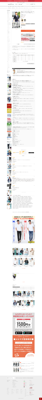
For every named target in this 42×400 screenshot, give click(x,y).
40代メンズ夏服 (21, 196)
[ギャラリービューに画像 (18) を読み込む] (16, 28)
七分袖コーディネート (19, 203)
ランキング (16, 6)
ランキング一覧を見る (24, 309)
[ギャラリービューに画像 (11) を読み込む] (13, 26)
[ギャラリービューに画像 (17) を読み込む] (14, 28)
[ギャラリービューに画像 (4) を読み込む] (17, 23)
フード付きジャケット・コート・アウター (16, 202)
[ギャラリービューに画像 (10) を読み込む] (19, 25)
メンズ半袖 (26, 202)
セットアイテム (12, 392)
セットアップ (8, 20)
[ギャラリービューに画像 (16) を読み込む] (13, 28)
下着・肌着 (8, 67)
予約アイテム (8, 72)
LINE (25, 381)
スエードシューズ (9, 57)
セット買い (13, 6)
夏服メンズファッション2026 (22, 204)
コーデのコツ (22, 6)
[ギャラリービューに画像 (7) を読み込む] (14, 25)
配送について (14, 382)
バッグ (8, 62)
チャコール (25, 21)
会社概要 (7, 381)
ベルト (25, 391)
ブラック (22, 21)
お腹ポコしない (8, 11)
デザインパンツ (9, 47)
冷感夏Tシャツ (9, 31)
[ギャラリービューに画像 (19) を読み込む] (17, 28)
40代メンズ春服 (25, 196)
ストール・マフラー (26, 392)
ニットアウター (8, 392)
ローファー (21, 392)
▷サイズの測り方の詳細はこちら (30, 63)
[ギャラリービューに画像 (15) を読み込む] (19, 26)
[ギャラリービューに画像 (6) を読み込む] (13, 25)
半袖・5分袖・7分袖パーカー (29, 203)
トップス (8, 30)
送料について (33, 6)
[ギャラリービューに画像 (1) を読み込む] (13, 23)
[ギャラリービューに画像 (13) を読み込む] (16, 26)
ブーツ (8, 52)
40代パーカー (17, 196)
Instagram (25, 382)
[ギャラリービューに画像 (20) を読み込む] (19, 28)
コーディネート (19, 6)
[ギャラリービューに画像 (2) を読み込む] (14, 23)
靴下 (25, 394)
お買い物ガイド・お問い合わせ (15, 381)
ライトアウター (29, 202)
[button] (20, 152)
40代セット (8, 15)
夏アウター (14, 204)
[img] (14, 157)
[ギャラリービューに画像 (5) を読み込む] (19, 23)
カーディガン (8, 391)
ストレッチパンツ (9, 46)
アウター (8, 21)
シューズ (8, 51)
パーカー (8, 26)
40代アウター (14, 196)
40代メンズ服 (29, 196)
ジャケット (8, 25)
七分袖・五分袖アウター (24, 203)
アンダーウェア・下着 (26, 395)
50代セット (8, 16)
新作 (8, 6)
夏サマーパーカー (17, 204)
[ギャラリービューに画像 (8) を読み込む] (16, 25)
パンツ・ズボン (17, 389)
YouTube (25, 383)
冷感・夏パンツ (9, 41)
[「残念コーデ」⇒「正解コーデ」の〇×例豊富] (20, 4)
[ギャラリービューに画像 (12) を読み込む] (14, 26)
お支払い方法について (14, 383)
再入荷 (10, 6)
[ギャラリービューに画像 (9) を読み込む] (17, 25)
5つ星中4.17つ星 (17, 152)
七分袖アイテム (14, 203)
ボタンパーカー (23, 202)
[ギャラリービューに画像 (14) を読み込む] (17, 26)
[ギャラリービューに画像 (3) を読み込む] (16, 23)
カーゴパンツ (17, 391)
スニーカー (8, 56)
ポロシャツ (8, 36)
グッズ (7, 61)
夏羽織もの (28, 204)
